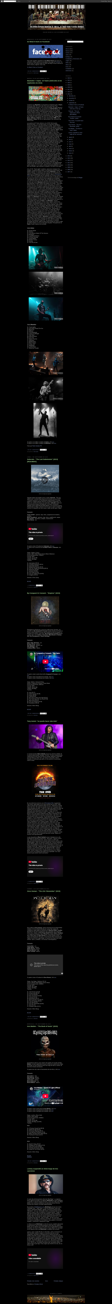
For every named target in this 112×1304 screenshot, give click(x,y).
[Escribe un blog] (42, 71)
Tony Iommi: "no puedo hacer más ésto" (42, 721)
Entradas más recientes (33, 1281)
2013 (68, 158)
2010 (68, 165)
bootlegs (68, 56)
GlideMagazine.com (39, 1207)
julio (70, 139)
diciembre (71, 96)
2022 (68, 78)
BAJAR (29, 581)
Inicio (46, 1281)
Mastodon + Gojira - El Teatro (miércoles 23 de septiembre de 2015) (44, 82)
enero (70, 153)
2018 (68, 87)
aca (53, 442)
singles (67, 60)
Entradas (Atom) (38, 1284)
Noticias (36, 73)
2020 (68, 82)
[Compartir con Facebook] (46, 71)
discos (36, 587)
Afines (67, 64)
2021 (68, 80)
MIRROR (29, 1157)
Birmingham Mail (49, 803)
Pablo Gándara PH (37, 446)
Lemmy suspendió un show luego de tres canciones (42, 1170)
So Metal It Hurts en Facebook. (35, 67)
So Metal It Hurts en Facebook (38, 42)
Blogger (80, 177)
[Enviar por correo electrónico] (41, 71)
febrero (71, 150)
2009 (68, 167)
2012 (68, 160)
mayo (70, 144)
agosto (71, 137)
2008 (68, 169)
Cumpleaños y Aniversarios (72, 58)
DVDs (67, 62)
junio (70, 141)
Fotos (67, 66)
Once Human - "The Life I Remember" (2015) (43, 891)
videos (67, 54)
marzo (70, 148)
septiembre (72, 102)
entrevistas (68, 70)
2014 (68, 156)
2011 (68, 162)
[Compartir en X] (44, 71)
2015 (68, 94)
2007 (68, 171)
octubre (71, 100)
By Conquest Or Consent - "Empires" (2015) (43, 593)
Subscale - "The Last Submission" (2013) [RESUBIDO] (42, 460)
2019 (68, 85)
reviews (36, 451)
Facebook (57, 62)
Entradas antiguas (58, 1281)
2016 (68, 91)
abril (70, 146)
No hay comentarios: (34, 71)
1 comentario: (32, 585)
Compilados (69, 68)
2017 (68, 89)
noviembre (71, 98)
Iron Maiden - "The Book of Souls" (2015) (42, 1026)
